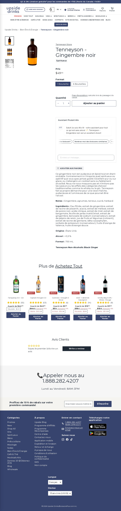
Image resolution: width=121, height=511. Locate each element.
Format (60, 79)
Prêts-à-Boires (85, 16)
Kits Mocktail (71, 20)
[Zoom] (32, 52)
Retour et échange (44, 447)
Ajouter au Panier (16, 315)
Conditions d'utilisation (46, 453)
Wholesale (12, 469)
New (9, 425)
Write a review (77, 349)
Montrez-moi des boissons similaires (93, 141)
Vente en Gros (61, 24)
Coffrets (59, 20)
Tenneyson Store (64, 44)
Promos (18, 16)
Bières (71, 16)
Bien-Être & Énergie (20, 20)
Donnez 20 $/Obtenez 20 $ (18, 462)
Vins (48, 16)
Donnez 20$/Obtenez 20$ (92, 20)
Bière (10, 438)
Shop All (11, 429)
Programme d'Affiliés (45, 425)
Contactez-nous (42, 437)
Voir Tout (28, 16)
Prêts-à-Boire (14, 441)
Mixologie (100, 16)
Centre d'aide (41, 434)
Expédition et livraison (45, 444)
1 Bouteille (63, 84)
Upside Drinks (11, 30)
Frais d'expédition (80, 95)
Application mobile (44, 441)
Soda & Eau (48, 20)
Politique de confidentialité (42, 458)
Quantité (61, 98)
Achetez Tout (68, 266)
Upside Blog (41, 422)
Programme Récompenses (41, 430)
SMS (37, 462)
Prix (58, 69)
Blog (108, 20)
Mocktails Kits (14, 458)
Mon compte (41, 465)
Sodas (10, 448)
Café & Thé (35, 20)
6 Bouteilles (79, 84)
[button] (26, 281)
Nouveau (39, 16)
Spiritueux (59, 16)
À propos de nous (43, 450)
